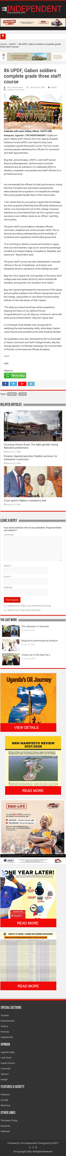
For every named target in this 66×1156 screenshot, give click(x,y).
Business (5, 1126)
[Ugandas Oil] (28, 702)
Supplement (7, 1037)
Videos (4, 1026)
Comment (9, 534)
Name (7, 565)
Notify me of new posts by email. (24, 610)
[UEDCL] (28, 898)
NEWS (13, 44)
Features (5, 1094)
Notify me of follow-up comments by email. (29, 605)
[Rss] (30, 1147)
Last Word (6, 1057)
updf (23, 394)
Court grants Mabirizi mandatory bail (25, 500)
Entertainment (8, 1021)
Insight (4, 1079)
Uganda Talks (8, 1052)
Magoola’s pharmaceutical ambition (39, 640)
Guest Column (8, 1063)
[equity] (33, 831)
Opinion (5, 1074)
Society (4, 1100)
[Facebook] (33, 1147)
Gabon (12, 394)
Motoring (5, 1105)
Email (7, 576)
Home (3, 44)
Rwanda (5, 1031)
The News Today (9, 1120)
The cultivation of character (35, 626)
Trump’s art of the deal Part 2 (35, 655)
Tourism (5, 1015)
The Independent (15, 87)
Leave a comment (15, 90)
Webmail (5, 1131)
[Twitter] (36, 1147)
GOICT (55, 1143)
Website (8, 587)
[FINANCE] (28, 961)
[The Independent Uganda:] (33, 9)
